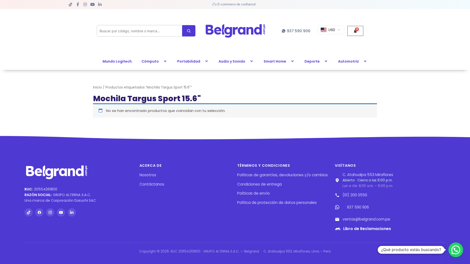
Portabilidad (188, 61)
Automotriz (348, 61)
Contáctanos (152, 184)
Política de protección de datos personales (277, 202)
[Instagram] (50, 212)
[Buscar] (188, 30)
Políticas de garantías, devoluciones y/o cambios (282, 174)
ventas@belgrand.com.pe (366, 219)
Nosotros (148, 174)
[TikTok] (28, 212)
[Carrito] (355, 31)
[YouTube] (61, 212)
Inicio (97, 87)
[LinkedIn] (72, 212)
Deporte (312, 61)
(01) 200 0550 (354, 195)
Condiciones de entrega (259, 184)
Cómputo (150, 61)
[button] (161, 61)
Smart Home (275, 61)
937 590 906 (358, 207)
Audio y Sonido (232, 61)
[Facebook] (39, 212)
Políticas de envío (253, 193)
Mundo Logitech (117, 61)
